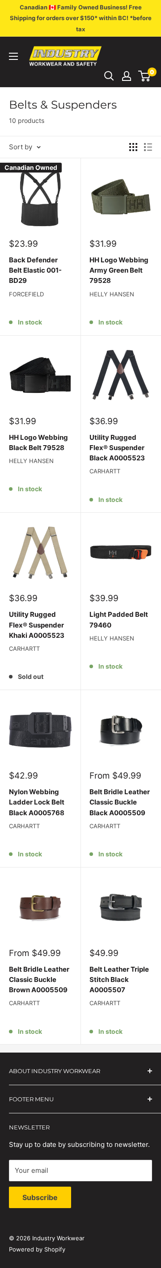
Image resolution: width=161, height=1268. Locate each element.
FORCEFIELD (26, 294)
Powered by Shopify (37, 1249)
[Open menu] (13, 56)
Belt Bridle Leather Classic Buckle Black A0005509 (119, 802)
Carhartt (24, 826)
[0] (144, 76)
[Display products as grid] (133, 147)
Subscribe (40, 1197)
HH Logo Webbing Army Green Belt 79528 (118, 270)
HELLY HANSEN (111, 638)
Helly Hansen (111, 294)
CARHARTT (104, 471)
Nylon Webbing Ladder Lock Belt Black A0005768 (36, 802)
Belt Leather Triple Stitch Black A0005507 (119, 979)
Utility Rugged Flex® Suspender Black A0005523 (117, 448)
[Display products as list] (148, 147)
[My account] (126, 76)
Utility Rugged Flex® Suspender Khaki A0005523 (36, 625)
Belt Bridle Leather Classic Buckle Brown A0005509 (39, 979)
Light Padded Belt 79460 (118, 619)
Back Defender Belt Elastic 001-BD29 (35, 270)
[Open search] (109, 76)
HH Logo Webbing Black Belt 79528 (38, 442)
